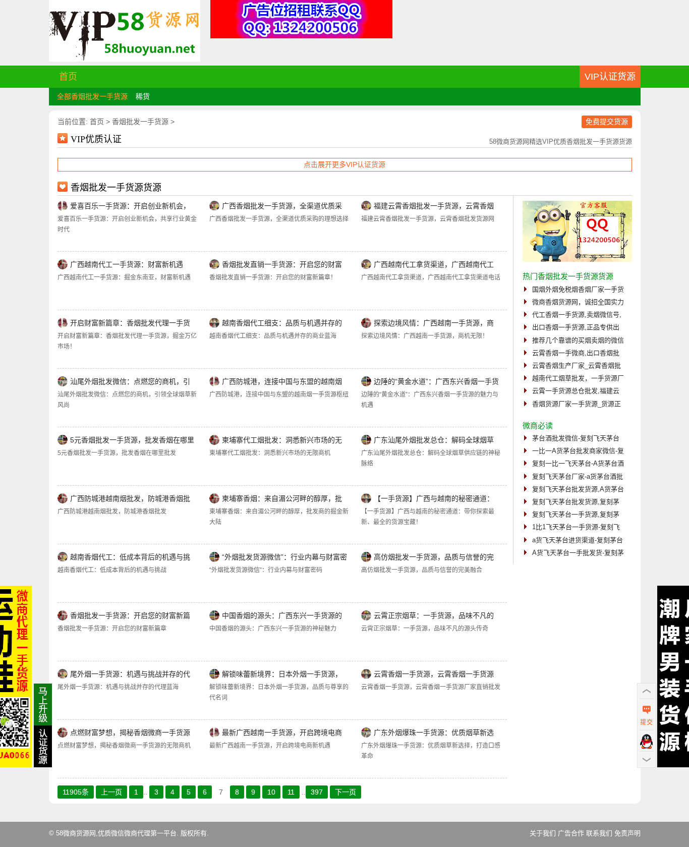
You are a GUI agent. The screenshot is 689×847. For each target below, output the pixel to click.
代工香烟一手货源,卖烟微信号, (576, 314)
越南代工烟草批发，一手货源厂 (578, 378)
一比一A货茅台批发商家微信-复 (578, 451)
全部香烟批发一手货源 (92, 96)
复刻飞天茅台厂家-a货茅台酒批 (577, 476)
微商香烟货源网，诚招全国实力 (578, 302)
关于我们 (543, 833)
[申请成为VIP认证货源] (43, 765)
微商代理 (137, 833)
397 (317, 792)
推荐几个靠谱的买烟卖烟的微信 (578, 340)
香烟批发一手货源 (140, 122)
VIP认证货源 (610, 77)
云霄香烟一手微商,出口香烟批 (575, 353)
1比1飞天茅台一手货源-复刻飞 (576, 527)
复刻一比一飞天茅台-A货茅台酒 (578, 463)
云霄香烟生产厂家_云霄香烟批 (576, 365)
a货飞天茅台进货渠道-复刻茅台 (577, 540)
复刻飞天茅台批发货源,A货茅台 (578, 489)
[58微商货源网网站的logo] (124, 59)
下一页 (345, 792)
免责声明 (627, 833)
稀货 (143, 96)
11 (291, 792)
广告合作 (571, 833)
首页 (68, 77)
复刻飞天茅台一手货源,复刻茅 (575, 514)
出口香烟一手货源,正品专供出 (575, 327)
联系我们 (599, 833)
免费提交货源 (607, 122)
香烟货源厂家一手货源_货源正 (576, 404)
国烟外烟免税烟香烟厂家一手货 (578, 289)
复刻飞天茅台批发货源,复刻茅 (575, 501)
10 (271, 792)
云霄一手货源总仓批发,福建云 (575, 390)
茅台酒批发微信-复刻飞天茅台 (575, 438)
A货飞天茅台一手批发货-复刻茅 (578, 552)
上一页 (111, 792)
